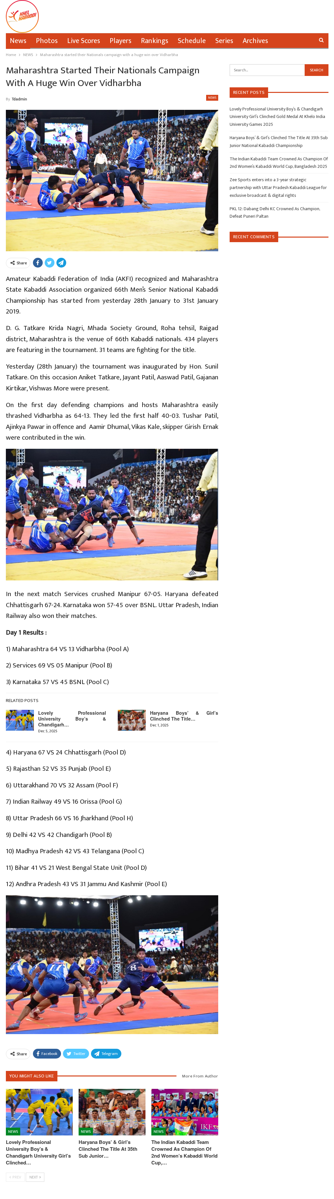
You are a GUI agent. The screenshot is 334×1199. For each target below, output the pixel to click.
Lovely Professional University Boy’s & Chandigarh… (72, 718)
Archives (255, 41)
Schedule (192, 41)
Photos (47, 41)
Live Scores (83, 41)
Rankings (154, 41)
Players (120, 41)
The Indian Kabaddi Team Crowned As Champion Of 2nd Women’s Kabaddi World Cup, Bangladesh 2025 (279, 162)
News (18, 41)
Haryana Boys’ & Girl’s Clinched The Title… (184, 715)
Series (224, 41)
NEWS (212, 97)
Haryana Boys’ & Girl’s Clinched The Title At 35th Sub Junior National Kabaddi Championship (279, 141)
